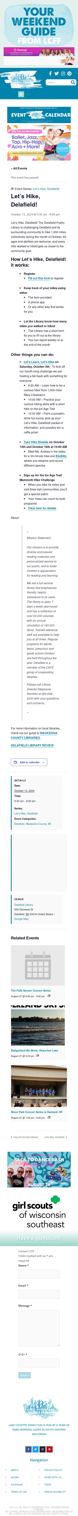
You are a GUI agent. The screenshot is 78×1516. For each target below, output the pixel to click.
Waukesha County (36, 824)
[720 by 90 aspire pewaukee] (39, 60)
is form (45, 278)
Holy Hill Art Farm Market (25, 1137)
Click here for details (42, 508)
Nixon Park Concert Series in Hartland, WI (36, 1112)
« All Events (19, 168)
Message (25, 1305)
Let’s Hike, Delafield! (26, 813)
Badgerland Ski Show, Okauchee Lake (34, 1050)
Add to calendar (30, 762)
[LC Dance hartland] (39, 1169)
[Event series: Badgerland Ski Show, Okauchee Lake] (37, 1056)
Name (23, 1265)
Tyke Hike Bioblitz (36, 442)
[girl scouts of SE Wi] (39, 1211)
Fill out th (34, 278)
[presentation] (38, 965)
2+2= (22, 1354)
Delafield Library (23, 904)
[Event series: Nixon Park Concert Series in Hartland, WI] (49, 1117)
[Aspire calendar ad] (39, 142)
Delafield (19, 824)
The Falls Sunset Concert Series (31, 990)
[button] (21, 94)
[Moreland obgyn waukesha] (39, 51)
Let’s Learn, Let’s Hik (38, 362)
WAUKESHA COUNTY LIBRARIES (34, 735)
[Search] (72, 82)
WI (49, 824)
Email (23, 1285)
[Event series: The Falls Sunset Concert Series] (49, 996)
